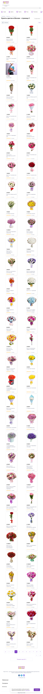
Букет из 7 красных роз (31, 175)
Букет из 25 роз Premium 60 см (9, 40)
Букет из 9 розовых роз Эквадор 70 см (31, 507)
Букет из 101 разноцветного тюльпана (9, 349)
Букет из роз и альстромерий (30, 232)
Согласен (37, 689)
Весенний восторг (30, 58)
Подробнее (27, 690)
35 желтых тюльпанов (31, 387)
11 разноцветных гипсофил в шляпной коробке (10, 447)
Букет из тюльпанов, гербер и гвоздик (10, 369)
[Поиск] (40, 8)
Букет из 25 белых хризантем (30, 251)
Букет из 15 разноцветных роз (30, 136)
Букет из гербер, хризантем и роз (30, 585)
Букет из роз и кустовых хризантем (10, 467)
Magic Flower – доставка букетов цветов (10, 671)
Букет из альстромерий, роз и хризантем (11, 507)
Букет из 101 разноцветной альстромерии (9, 546)
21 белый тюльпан (30, 408)
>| (40, 655)
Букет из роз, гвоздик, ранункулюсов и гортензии (11, 487)
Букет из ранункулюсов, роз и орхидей (10, 624)
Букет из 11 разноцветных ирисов (31, 527)
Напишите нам (22, 677)
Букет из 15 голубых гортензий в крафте (31, 310)
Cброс (39, 22)
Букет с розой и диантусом (30, 644)
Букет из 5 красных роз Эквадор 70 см (11, 527)
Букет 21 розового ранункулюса (30, 487)
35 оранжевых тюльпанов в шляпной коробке (11, 389)
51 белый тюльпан (10, 213)
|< (5, 651)
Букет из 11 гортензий (31, 290)
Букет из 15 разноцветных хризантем (9, 252)
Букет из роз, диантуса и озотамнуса (31, 605)
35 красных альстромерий (9, 566)
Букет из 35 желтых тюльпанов (10, 409)
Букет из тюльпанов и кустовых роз (11, 272)
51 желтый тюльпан (31, 213)
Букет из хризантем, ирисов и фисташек (31, 272)
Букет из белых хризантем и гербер (10, 605)
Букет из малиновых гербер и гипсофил (31, 349)
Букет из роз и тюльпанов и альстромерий (30, 467)
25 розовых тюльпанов (11, 427)
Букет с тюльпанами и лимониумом (31, 546)
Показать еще (21, 659)
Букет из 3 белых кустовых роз (10, 97)
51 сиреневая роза (30, 427)
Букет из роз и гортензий (9, 330)
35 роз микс (8, 77)
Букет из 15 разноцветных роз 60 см (10, 156)
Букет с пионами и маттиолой (30, 566)
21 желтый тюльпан (31, 368)
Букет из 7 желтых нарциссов (10, 585)
